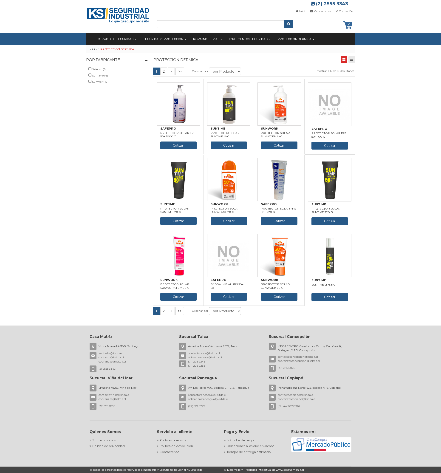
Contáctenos (169, 452)
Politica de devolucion (176, 446)
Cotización (345, 11)
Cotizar (178, 145)
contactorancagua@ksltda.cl (207, 395)
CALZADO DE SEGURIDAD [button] (115, 39)
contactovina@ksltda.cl (114, 395)
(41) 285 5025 (286, 368)
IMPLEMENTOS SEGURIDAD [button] (249, 39)
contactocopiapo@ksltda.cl (296, 395)
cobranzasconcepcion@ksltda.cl (299, 361)
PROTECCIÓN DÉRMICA (117, 49)
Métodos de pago (240, 440)
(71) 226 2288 (197, 365)
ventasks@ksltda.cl (111, 353)
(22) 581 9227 (196, 406)
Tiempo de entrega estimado (249, 452)
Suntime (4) (99, 75)
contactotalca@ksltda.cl (204, 353)
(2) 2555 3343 (331, 3)
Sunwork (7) (99, 81)
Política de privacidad (108, 446)
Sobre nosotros (104, 440)
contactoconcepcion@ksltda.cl (298, 356)
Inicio (302, 11)
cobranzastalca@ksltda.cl (205, 357)
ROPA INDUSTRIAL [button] (206, 39)
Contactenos (322, 11)
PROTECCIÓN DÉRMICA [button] (295, 39)
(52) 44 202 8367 (289, 406)
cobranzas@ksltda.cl (112, 361)
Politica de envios (173, 440)
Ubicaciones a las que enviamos (250, 446)
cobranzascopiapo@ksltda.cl (297, 399)
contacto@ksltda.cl (111, 357)
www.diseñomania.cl (290, 469)
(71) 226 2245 (196, 361)
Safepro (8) (99, 69)
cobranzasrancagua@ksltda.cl (208, 399)
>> (180, 71)
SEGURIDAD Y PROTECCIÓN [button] (164, 39)
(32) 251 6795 (107, 406)
